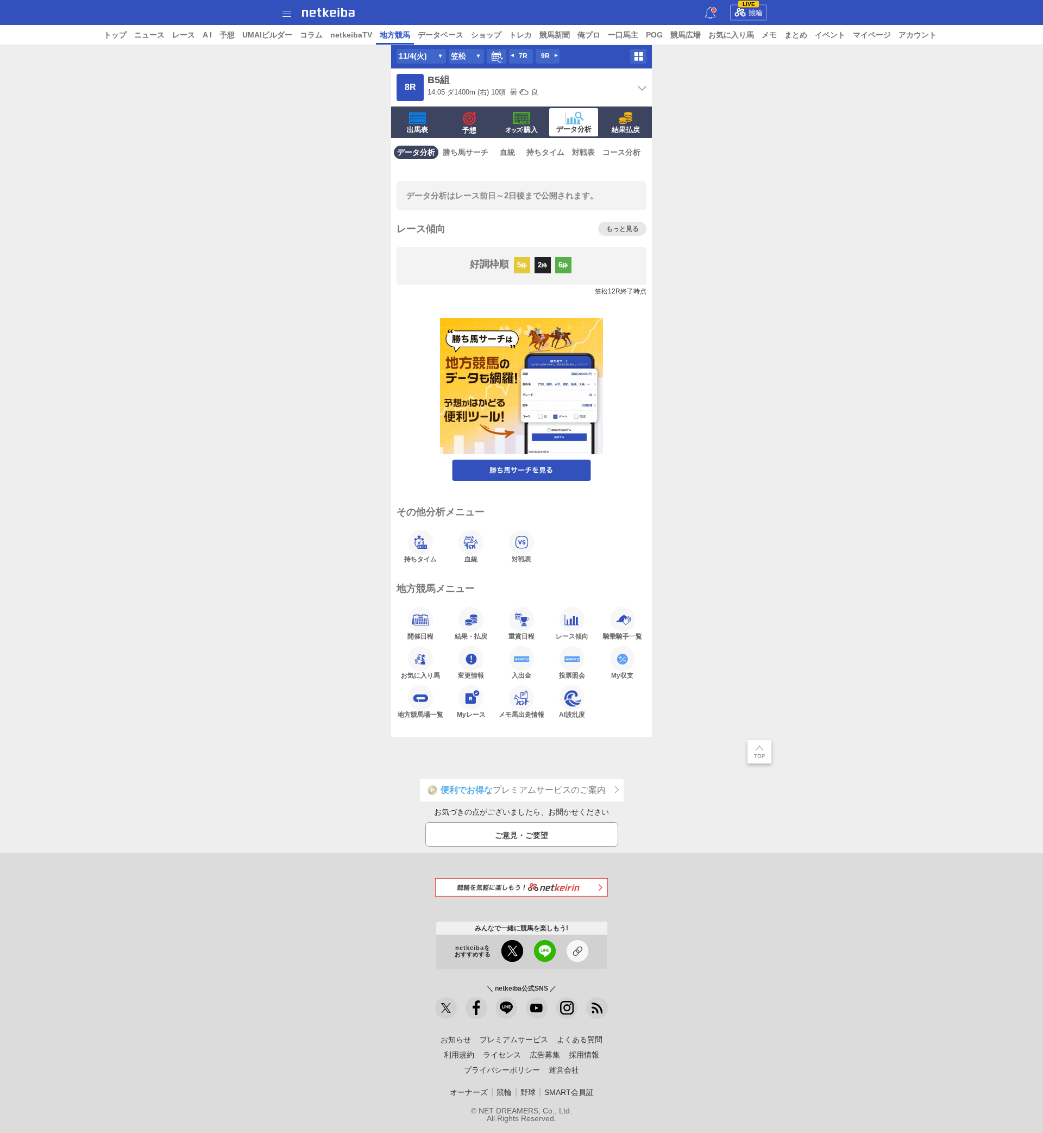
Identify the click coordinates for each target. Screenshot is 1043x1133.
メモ (769, 34)
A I (207, 34)
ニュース (149, 34)
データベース (440, 34)
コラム (311, 34)
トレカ (520, 34)
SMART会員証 (569, 1092)
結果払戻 (626, 130)
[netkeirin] (521, 887)
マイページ (872, 34)
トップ (115, 34)
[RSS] (597, 1008)
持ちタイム (545, 152)
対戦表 (583, 152)
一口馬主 (623, 34)
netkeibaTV (351, 34)
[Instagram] (566, 1008)
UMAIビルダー (267, 34)
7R (523, 56)
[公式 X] (446, 1008)
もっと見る (622, 229)
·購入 (521, 130)
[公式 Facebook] (476, 1008)
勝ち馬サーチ (465, 152)
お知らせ (456, 1039)
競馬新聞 (554, 34)
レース (183, 34)
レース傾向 (572, 636)
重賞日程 (521, 636)
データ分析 (574, 129)
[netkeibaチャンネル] (537, 1008)
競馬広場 (685, 34)
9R (545, 56)
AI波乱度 (572, 714)
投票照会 (572, 675)
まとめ (795, 34)
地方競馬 (395, 34)
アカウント (918, 34)
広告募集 (545, 1054)
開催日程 (420, 636)
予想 (227, 34)
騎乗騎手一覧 (622, 636)
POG (654, 34)
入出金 (521, 675)
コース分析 (621, 152)
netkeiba (328, 12)
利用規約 (459, 1054)
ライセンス (502, 1054)
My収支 (622, 675)
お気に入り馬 (731, 34)
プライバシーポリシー (502, 1070)
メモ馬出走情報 (521, 714)
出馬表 (417, 130)
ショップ (486, 34)
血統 (507, 152)
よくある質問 (579, 1039)
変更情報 (471, 675)
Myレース (471, 714)
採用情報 (584, 1054)
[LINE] (506, 1008)
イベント (830, 34)
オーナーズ (469, 1092)
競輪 (753, 11)
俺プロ (588, 34)
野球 (528, 1092)
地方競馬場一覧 (420, 714)
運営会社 (564, 1070)
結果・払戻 (471, 636)
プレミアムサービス (514, 1039)
